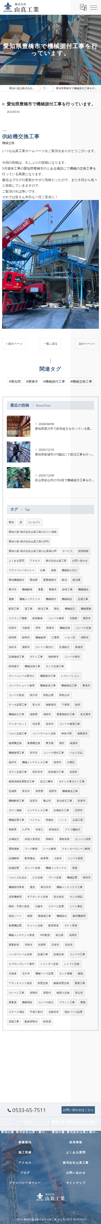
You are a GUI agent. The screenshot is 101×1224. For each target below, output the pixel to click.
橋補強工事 (44, 915)
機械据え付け (69, 570)
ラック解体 (31, 848)
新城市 (79, 647)
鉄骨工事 (67, 589)
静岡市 (26, 637)
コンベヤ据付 (72, 656)
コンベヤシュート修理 (22, 685)
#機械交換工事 (81, 381)
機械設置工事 (16, 819)
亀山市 (47, 800)
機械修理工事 (16, 752)
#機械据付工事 (54, 381)
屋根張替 (64, 839)
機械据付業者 (16, 887)
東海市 (86, 685)
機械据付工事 (48, 675)
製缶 (56, 608)
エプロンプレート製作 (22, 963)
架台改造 (59, 896)
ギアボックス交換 (37, 896)
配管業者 (53, 925)
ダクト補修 (15, 810)
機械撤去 (83, 589)
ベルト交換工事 (18, 733)
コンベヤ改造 (16, 695)
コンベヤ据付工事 (53, 752)
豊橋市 (53, 589)
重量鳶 (12, 1002)
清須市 (69, 944)
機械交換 (65, 627)
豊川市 (12, 589)
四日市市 (37, 771)
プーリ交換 (54, 877)
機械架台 (62, 915)
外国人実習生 (32, 839)
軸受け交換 (63, 992)
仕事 (42, 570)
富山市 (79, 992)
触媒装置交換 (61, 983)
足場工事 (83, 599)
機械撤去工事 (70, 791)
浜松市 (12, 647)
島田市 (87, 877)
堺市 (38, 627)
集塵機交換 (33, 743)
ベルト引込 (76, 752)
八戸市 (26, 829)
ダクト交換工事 (18, 771)
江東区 (71, 762)
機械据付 (51, 599)
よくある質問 (16, 560)
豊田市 (87, 618)
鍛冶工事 (43, 608)
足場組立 (64, 647)
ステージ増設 (16, 1011)
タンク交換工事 (55, 666)
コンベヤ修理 (56, 618)
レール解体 (49, 848)
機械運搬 (86, 608)
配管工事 (14, 608)
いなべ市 (70, 637)
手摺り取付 (36, 1011)
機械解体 (27, 589)
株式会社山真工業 (56, 560)
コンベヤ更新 (75, 858)
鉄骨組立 (54, 829)
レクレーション (70, 675)
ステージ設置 (56, 906)
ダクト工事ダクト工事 (72, 781)
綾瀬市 (74, 743)
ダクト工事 (36, 656)
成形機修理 (15, 896)
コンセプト (34, 522)
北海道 (12, 973)
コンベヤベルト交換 (44, 733)
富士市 (36, 704)
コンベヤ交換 (83, 627)
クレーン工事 (16, 992)
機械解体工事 (16, 800)
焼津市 (57, 762)
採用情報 (83, 551)
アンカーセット (18, 723)
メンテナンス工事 (37, 810)
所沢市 (34, 752)
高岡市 (73, 935)
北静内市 (53, 1011)
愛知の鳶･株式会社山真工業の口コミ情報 (33, 531)
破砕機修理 (79, 915)
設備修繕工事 (16, 656)
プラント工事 (67, 1002)
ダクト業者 (70, 925)
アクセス (35, 560)
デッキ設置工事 (18, 704)
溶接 (74, 867)
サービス (67, 551)
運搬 (11, 599)
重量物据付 (49, 579)
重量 (40, 589)
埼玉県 (36, 723)
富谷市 (26, 791)
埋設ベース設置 (73, 1011)
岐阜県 (44, 858)
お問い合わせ (80, 560)
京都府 (73, 618)
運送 (32, 887)
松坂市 (81, 800)
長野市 (53, 791)
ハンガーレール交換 (20, 954)
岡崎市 (50, 839)
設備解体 (14, 858)
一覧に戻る (50, 344)
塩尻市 (34, 800)
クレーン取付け (44, 647)
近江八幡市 (46, 781)
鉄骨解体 (37, 618)
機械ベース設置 (44, 973)
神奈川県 (66, 733)
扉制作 (34, 992)
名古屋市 (85, 714)
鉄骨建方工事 (56, 771)
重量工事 (80, 983)
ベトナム (35, 819)
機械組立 (70, 608)
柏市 (77, 704)
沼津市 (78, 810)
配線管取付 (31, 1021)
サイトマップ (76, 1182)
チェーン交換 (35, 925)
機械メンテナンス (29, 599)
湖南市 (47, 714)
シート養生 (76, 906)
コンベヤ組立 (46, 1002)
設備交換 (59, 954)
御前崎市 (53, 656)
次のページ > (87, 344)
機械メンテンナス (56, 867)
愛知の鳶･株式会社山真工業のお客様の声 (33, 551)
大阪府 (26, 627)
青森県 (12, 829)
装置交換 (43, 983)
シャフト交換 (71, 963)
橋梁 (29, 915)
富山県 (59, 935)
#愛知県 (15, 381)
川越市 (39, 906)
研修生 (50, 819)
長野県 (39, 791)
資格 (53, 570)
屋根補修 (14, 848)
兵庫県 (42, 944)
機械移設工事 (69, 685)
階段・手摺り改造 (19, 906)
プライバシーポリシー (22, 570)
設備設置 (14, 867)
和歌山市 (64, 695)
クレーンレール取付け (22, 675)
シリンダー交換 (49, 963)
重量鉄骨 (14, 944)
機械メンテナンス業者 (22, 935)
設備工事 (43, 954)
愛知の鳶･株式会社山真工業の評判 (29, 541)
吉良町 (73, 771)
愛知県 (34, 579)
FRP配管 (45, 935)
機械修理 (40, 637)
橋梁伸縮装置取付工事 (22, 781)
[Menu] (94, 7)
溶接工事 (14, 1021)
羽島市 (28, 944)
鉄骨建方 (14, 666)
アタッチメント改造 (20, 983)
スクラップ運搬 (18, 618)
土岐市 (58, 858)
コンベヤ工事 (77, 954)
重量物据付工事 (66, 714)
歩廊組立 (14, 839)
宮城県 (12, 791)
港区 (61, 743)
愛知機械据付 (16, 579)
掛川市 (34, 695)
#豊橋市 (32, 381)
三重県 (55, 637)
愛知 (11, 522)
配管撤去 (30, 858)
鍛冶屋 (76, 579)
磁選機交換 (15, 743)
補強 (80, 973)
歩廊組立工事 (61, 810)
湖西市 (85, 637)
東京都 (50, 743)
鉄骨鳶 (47, 1021)
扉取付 (47, 992)
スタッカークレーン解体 (76, 848)
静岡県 (12, 637)
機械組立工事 (16, 714)
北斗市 (26, 973)
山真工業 (78, 819)
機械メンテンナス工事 (69, 887)
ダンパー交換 (32, 867)
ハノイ (63, 819)
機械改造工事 (48, 685)
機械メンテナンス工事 (35, 762)
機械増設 (27, 1002)
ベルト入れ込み (18, 877)
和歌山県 (48, 695)
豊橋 (82, 1002)
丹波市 (55, 944)
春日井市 (46, 887)
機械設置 (72, 877)
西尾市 (50, 627)
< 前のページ (14, 344)
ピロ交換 (37, 877)
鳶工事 (28, 608)
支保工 (39, 829)
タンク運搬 (65, 973)
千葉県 (66, 704)
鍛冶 (64, 579)
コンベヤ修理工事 (69, 723)
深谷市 (50, 723)
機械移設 (67, 599)
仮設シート (15, 915)
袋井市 (12, 762)
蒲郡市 (26, 647)
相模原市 (82, 733)
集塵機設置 (15, 925)
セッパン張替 (83, 839)
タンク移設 (76, 896)
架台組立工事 (64, 800)
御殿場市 (51, 704)
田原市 (12, 627)
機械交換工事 (32, 666)
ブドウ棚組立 (72, 829)
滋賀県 (34, 714)
